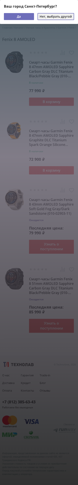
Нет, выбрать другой (56, 16)
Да (19, 16)
